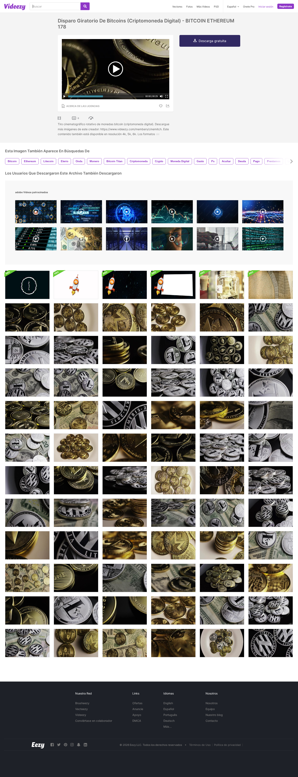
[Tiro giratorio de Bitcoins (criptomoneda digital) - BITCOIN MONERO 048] (270, 350)
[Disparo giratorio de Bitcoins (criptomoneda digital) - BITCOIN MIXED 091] (222, 415)
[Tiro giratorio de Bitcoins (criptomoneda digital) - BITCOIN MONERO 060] (76, 447)
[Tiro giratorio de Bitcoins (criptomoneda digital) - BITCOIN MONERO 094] (173, 545)
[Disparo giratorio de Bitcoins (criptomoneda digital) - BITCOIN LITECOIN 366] (27, 480)
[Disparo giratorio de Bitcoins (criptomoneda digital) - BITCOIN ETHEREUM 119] (173, 447)
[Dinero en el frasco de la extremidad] (222, 285)
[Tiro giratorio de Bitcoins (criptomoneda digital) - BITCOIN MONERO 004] (76, 317)
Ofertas (137, 703)
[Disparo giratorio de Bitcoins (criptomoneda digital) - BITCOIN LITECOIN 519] (270, 382)
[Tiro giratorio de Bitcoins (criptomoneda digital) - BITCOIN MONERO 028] (124, 447)
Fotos (189, 6)
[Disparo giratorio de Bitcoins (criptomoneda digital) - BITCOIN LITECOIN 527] (173, 382)
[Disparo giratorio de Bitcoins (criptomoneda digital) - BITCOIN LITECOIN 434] (124, 480)
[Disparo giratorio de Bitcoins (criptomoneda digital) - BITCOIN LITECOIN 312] (222, 578)
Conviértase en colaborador (93, 720)
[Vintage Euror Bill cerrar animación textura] (270, 285)
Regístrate (285, 6)
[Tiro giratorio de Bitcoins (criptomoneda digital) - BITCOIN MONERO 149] (124, 513)
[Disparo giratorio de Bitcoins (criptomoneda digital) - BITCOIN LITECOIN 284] (124, 382)
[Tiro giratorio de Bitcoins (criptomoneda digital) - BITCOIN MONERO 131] (76, 643)
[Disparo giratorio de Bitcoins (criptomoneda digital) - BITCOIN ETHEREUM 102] (222, 350)
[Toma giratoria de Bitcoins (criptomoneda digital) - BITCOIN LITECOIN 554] (270, 480)
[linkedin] (85, 745)
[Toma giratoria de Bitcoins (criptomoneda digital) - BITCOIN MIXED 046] (222, 643)
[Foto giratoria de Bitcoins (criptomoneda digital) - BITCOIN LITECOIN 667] (27, 382)
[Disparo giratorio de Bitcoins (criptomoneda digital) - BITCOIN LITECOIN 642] (222, 610)
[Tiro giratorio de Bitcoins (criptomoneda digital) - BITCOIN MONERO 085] (173, 415)
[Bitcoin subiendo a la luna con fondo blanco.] (76, 285)
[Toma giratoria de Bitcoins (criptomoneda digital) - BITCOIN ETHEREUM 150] (124, 610)
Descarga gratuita (212, 41)
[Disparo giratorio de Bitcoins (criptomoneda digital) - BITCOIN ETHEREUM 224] (173, 578)
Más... (167, 726)
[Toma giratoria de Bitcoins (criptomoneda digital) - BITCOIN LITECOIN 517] (76, 610)
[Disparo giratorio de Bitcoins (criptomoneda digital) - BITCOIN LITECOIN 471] (222, 382)
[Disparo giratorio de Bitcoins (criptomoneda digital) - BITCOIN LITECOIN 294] (27, 415)
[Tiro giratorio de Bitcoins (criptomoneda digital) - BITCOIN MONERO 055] (222, 317)
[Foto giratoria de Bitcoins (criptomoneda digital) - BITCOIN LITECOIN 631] (270, 545)
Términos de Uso (200, 744)
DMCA (136, 720)
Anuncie (137, 709)
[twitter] (59, 745)
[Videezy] (15, 7)
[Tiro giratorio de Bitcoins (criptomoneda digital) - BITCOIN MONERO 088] (173, 480)
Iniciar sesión (265, 6)
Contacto (212, 720)
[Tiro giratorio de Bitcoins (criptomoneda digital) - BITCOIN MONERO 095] (124, 317)
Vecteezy (81, 709)
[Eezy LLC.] (38, 744)
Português (170, 715)
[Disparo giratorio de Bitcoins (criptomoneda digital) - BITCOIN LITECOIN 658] (76, 382)
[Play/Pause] (64, 96)
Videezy (80, 715)
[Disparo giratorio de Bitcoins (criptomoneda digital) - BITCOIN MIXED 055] (222, 480)
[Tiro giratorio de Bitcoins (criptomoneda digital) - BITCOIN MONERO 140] (222, 545)
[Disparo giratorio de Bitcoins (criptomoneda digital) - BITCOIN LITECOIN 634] (27, 513)
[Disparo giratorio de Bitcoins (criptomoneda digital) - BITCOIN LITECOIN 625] (76, 513)
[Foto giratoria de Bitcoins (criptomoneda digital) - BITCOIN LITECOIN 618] (173, 513)
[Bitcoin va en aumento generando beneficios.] (173, 285)
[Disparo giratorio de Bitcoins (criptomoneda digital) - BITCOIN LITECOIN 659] (270, 317)
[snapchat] (78, 745)
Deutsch (169, 720)
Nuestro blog (214, 715)
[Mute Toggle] (161, 96)
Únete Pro (248, 6)
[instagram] (72, 745)
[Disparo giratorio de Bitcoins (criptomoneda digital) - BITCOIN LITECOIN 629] (222, 513)
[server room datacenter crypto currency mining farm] (126, 239)
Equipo (210, 709)
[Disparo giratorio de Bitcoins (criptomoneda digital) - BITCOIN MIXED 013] (27, 545)
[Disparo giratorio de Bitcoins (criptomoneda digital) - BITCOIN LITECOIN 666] (27, 447)
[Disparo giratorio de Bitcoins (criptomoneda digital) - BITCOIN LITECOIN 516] (27, 350)
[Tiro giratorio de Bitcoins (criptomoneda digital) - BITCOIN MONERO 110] (270, 578)
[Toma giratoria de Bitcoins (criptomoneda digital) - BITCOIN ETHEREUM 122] (27, 317)
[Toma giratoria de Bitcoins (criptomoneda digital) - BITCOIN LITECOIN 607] (27, 643)
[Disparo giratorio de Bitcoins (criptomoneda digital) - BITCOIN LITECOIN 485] (270, 447)
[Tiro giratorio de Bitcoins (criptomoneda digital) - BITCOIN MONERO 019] (173, 610)
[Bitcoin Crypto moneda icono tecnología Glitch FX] (27, 285)
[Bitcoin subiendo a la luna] (124, 285)
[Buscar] (85, 6)
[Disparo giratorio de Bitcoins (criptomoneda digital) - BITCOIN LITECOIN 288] (76, 578)
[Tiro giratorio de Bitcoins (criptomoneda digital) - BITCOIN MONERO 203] (76, 415)
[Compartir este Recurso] (168, 105)
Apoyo (136, 715)
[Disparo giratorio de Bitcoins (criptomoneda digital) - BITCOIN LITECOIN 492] (222, 447)
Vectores (177, 6)
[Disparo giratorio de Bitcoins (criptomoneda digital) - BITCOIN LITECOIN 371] (270, 513)
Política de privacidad (227, 744)
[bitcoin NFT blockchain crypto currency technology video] (81, 212)
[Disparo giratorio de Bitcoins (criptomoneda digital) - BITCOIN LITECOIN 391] (270, 643)
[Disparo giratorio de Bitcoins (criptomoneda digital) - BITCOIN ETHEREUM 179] (27, 610)
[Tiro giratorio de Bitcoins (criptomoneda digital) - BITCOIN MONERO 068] (173, 643)
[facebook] (52, 745)
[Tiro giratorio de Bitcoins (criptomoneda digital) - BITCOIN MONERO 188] (124, 643)
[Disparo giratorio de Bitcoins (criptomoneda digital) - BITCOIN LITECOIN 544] (270, 610)
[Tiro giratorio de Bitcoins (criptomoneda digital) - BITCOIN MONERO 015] (173, 317)
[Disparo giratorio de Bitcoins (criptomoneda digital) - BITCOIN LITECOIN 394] (124, 415)
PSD (216, 6)
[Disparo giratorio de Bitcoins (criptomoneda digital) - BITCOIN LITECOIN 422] (76, 545)
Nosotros (212, 703)
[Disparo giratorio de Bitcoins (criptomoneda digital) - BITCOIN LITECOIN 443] (173, 350)
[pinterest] (65, 745)
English (168, 703)
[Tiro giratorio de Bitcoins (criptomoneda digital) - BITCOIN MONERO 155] (27, 578)
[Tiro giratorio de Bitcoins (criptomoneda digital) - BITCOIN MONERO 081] (124, 545)
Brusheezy (82, 703)
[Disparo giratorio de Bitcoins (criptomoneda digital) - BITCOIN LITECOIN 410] (76, 350)
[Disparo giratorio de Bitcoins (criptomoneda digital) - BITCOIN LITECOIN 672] (124, 578)
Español (168, 709)
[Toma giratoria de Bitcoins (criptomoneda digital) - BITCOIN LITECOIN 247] (76, 480)
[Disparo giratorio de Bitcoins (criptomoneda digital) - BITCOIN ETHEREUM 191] (124, 350)
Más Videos (203, 6)
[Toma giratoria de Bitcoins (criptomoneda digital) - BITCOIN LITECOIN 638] (270, 415)
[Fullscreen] (166, 96)
